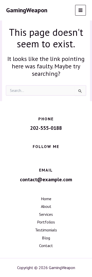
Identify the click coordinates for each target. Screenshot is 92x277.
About (46, 206)
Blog (46, 237)
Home (46, 198)
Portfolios (46, 222)
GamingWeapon (26, 10)
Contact (46, 245)
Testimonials (46, 229)
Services (46, 214)
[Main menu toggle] (80, 10)
